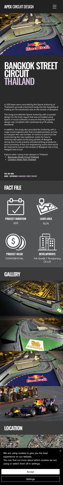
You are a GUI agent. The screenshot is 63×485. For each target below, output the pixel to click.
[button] (54, 6)
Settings (30, 479)
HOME (6, 176)
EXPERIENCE (14, 176)
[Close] (58, 453)
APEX (19, 6)
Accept (30, 471)
